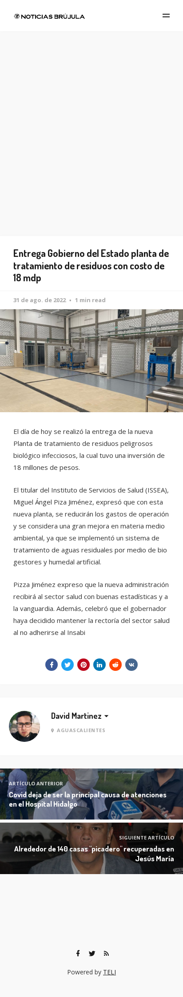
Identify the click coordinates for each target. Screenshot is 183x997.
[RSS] (106, 953)
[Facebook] (77, 953)
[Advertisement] (91, 126)
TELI (109, 972)
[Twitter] (92, 953)
